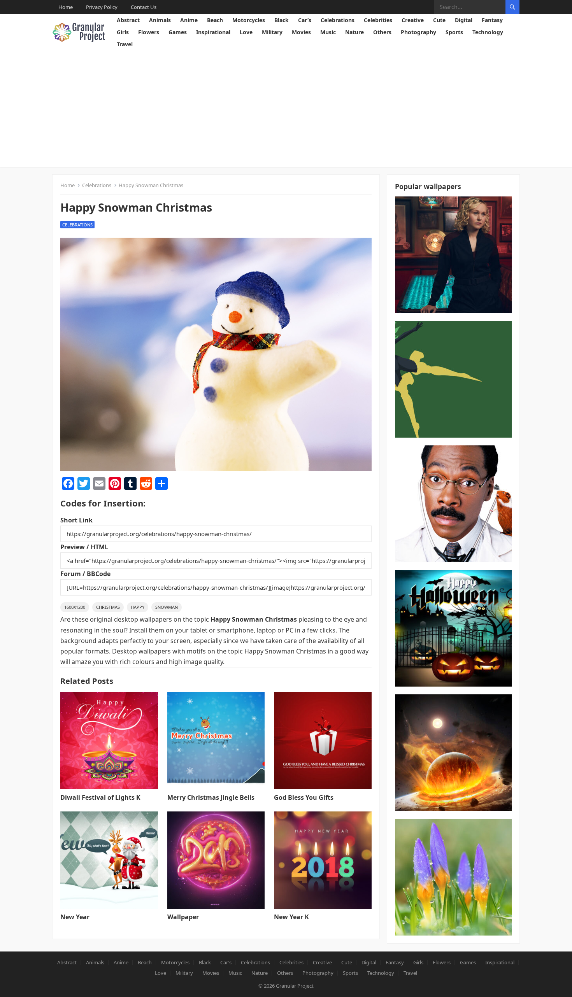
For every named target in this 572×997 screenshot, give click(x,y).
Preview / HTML (84, 547)
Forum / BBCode (85, 573)
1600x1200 (74, 607)
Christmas (108, 607)
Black (281, 20)
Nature (354, 32)
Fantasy (492, 20)
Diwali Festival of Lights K (100, 797)
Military (272, 32)
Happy (137, 607)
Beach (215, 20)
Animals (160, 20)
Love (246, 32)
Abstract (128, 20)
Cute (439, 20)
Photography (418, 32)
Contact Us (143, 7)
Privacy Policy (102, 7)
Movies (301, 32)
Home (65, 7)
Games (177, 32)
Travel (125, 44)
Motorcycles (248, 20)
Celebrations (337, 20)
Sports (454, 32)
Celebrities (378, 20)
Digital (463, 20)
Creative (413, 20)
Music (328, 32)
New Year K (291, 917)
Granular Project (295, 985)
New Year (74, 917)
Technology (487, 32)
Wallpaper (183, 917)
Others (382, 32)
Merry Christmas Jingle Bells (210, 797)
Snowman (166, 607)
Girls (123, 32)
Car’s (304, 20)
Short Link (76, 520)
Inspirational (213, 32)
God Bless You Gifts (303, 797)
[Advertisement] (286, 108)
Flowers (148, 32)
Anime (189, 20)
